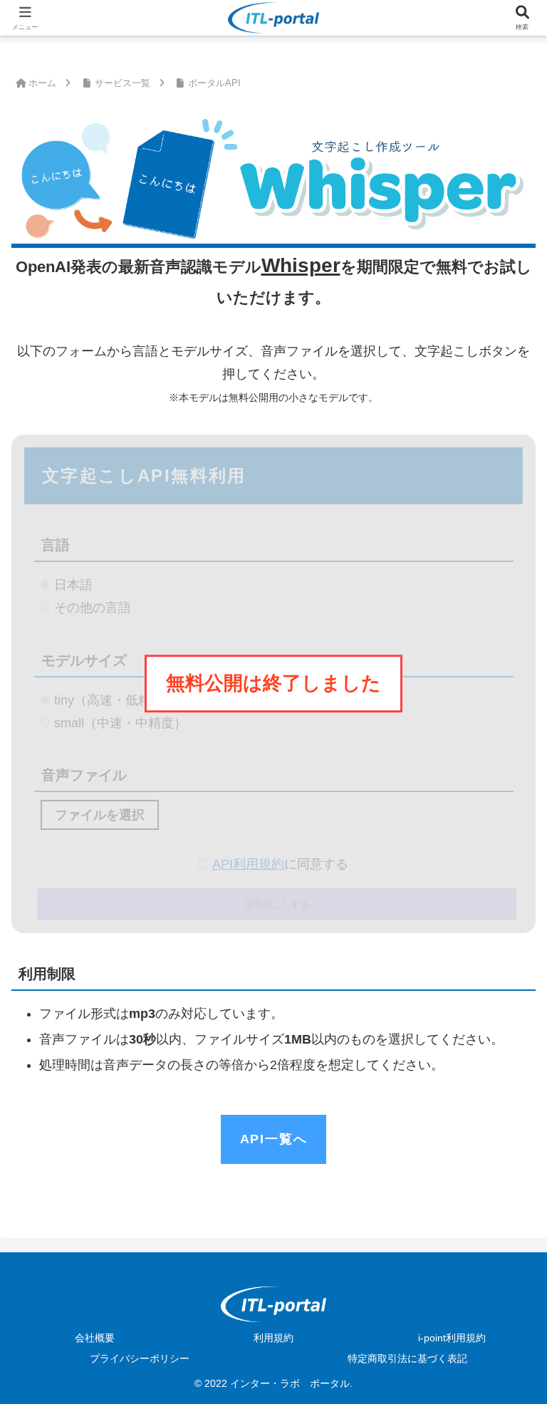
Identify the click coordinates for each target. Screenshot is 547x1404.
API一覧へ (274, 1139)
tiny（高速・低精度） (115, 700)
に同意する (280, 864)
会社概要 (95, 1337)
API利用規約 (248, 864)
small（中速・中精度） (120, 723)
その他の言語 (92, 607)
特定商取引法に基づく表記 (407, 1358)
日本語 (73, 585)
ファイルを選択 (100, 815)
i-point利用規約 (452, 1337)
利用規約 (273, 1337)
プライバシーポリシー (139, 1358)
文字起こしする (276, 904)
